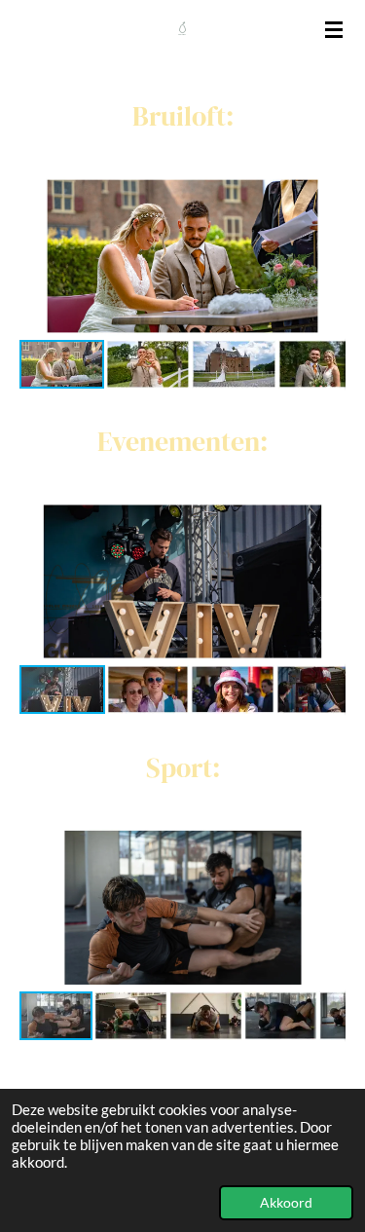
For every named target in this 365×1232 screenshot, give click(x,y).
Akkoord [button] (286, 1203)
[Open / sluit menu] (333, 29)
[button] (328, 191)
